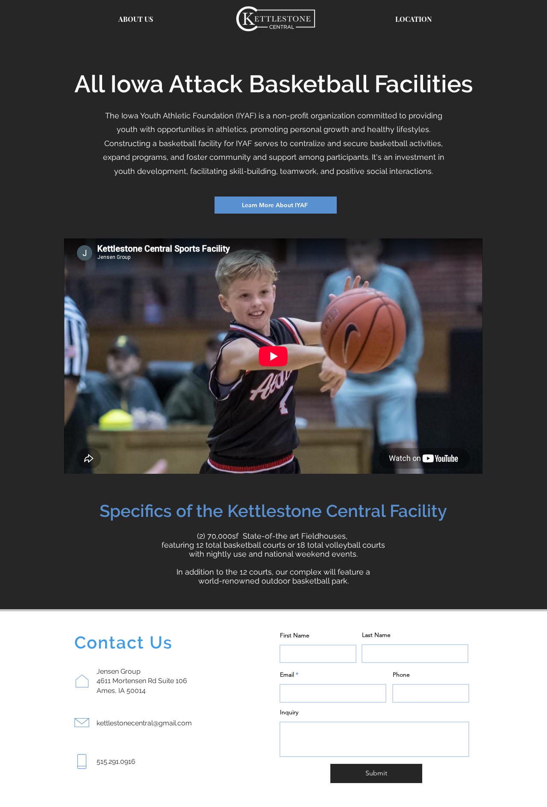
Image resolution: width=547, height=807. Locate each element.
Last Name (376, 635)
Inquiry (289, 712)
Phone (401, 675)
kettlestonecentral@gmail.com (144, 723)
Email (287, 675)
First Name (294, 635)
